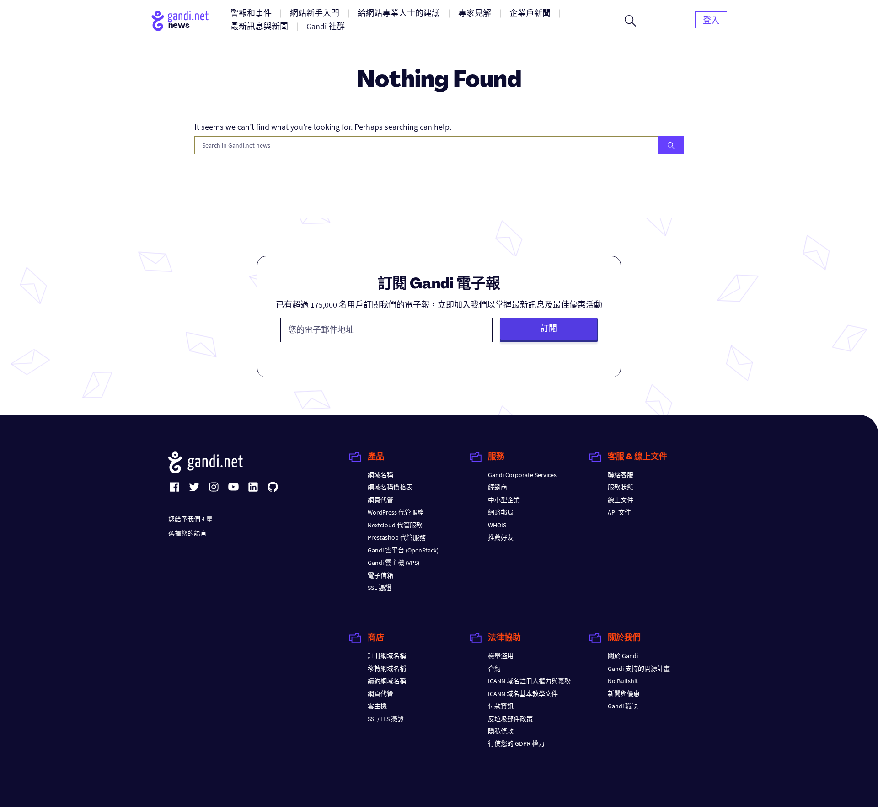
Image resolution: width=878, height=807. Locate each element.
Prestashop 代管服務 (397, 537)
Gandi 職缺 (623, 706)
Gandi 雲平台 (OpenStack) (403, 550)
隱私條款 (501, 731)
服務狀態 (620, 487)
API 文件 (619, 512)
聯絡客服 (620, 475)
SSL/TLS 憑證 (386, 719)
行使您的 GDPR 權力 (516, 743)
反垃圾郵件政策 (510, 719)
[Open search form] (630, 20)
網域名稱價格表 (390, 487)
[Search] (671, 145)
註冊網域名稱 (387, 656)
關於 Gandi (623, 656)
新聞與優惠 (624, 694)
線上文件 (620, 500)
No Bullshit (623, 681)
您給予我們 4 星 (190, 519)
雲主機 (377, 706)
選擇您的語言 (187, 533)
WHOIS (497, 525)
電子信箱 (380, 575)
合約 (494, 668)
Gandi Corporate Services (522, 475)
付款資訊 (501, 706)
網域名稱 (380, 475)
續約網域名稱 (387, 681)
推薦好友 (501, 537)
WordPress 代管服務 (396, 512)
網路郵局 (501, 512)
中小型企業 (504, 500)
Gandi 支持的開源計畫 (639, 668)
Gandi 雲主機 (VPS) (393, 562)
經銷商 (497, 487)
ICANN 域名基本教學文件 (523, 694)
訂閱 (549, 328)
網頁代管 (380, 500)
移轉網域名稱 (387, 668)
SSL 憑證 (379, 588)
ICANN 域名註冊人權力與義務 (529, 681)
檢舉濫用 (501, 656)
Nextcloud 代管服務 (395, 525)
